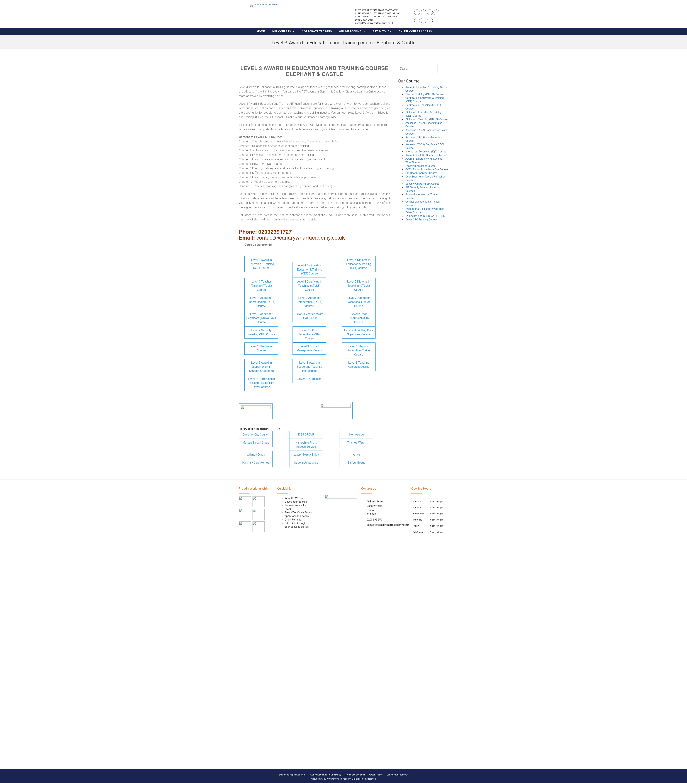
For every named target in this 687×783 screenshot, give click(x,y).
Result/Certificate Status (298, 512)
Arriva (356, 454)
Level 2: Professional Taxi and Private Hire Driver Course (261, 383)
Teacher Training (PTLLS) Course (424, 94)
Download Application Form (292, 774)
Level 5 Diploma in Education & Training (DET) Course (358, 264)
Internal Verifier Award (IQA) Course (425, 151)
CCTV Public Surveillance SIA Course (426, 169)
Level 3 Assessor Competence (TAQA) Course (309, 302)
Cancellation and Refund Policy (325, 774)
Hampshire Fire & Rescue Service (306, 444)
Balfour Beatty (356, 462)
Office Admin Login (295, 523)
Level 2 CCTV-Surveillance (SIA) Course (309, 334)
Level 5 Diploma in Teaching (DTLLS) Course (358, 285)
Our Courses (281, 31)
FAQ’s (288, 508)
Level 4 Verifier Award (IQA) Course (309, 316)
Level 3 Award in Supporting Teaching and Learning (309, 367)
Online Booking (350, 31)
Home (261, 31)
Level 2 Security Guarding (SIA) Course (261, 332)
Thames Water (356, 442)
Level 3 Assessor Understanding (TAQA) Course (261, 302)
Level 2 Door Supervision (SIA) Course (359, 318)
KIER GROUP (306, 434)
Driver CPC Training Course (421, 219)
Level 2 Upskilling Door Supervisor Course (358, 332)
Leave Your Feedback (397, 774)
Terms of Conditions (355, 774)
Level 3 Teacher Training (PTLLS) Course (261, 285)
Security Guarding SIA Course (422, 183)
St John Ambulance (306, 462)
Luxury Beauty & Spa (306, 454)
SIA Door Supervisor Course (421, 173)
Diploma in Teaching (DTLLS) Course (426, 119)
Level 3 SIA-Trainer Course (261, 348)
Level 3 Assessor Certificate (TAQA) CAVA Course (261, 318)
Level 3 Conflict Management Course (309, 348)
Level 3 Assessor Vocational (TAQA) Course (358, 302)
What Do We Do (294, 498)
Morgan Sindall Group (255, 442)
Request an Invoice (295, 505)
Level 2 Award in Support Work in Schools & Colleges (261, 367)
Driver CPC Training (309, 379)
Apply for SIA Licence (297, 516)
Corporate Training (317, 31)
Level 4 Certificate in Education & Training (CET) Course (309, 269)
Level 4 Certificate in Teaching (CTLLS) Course (309, 285)
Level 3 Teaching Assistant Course (358, 364)
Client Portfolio (293, 519)
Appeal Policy (376, 774)
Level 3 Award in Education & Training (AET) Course (261, 264)
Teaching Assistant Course (420, 165)
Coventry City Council (256, 434)
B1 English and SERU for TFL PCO (425, 216)
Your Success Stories (297, 526)
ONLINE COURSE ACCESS (415, 31)
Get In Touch (381, 31)
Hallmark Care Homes (255, 462)
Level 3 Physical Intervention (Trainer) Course (359, 350)
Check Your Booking (296, 501)
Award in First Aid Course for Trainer (426, 155)
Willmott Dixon (256, 454)
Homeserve (356, 434)
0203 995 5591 (375, 519)
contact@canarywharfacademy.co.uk (388, 524)
